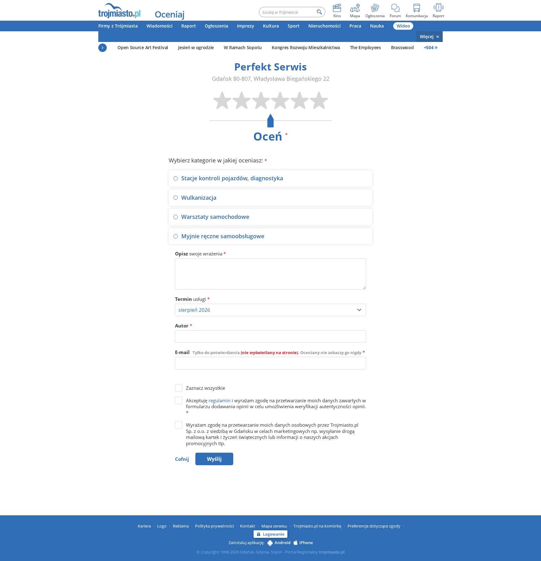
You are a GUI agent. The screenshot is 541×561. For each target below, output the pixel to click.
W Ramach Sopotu (243, 47)
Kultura (271, 26)
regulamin (219, 400)
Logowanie (273, 534)
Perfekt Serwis (270, 66)
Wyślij (214, 458)
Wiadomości (160, 26)
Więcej (427, 36)
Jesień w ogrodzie (196, 47)
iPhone (306, 542)
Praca (355, 26)
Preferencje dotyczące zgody (374, 526)
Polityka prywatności (214, 526)
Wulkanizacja (198, 197)
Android (283, 542)
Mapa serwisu (274, 526)
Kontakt (247, 526)
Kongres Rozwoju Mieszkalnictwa (306, 47)
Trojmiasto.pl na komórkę (317, 526)
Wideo (403, 26)
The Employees (365, 47)
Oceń (270, 136)
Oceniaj (169, 14)
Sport (294, 26)
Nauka (377, 26)
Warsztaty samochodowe (215, 216)
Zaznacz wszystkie (205, 388)
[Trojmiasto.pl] (119, 10)
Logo (162, 526)
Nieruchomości (324, 26)
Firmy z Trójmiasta (118, 26)
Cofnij (182, 459)
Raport (188, 26)
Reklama (181, 526)
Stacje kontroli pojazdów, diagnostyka (232, 178)
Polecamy (102, 48)
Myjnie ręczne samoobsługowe (222, 236)
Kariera (144, 526)
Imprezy (245, 26)
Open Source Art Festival (142, 47)
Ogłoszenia (216, 26)
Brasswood (402, 47)
